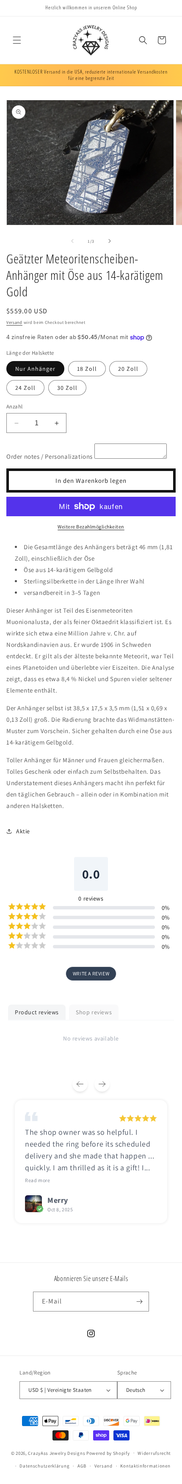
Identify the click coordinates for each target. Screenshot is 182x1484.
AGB (81, 1466)
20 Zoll (128, 368)
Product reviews (37, 1012)
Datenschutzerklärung (44, 1466)
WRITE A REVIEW (91, 973)
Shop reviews (94, 1012)
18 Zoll (87, 368)
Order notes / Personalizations (49, 456)
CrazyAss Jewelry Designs (56, 1453)
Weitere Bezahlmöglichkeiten (91, 526)
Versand (14, 322)
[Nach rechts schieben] (109, 241)
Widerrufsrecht (154, 1453)
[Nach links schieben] (72, 241)
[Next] (102, 1084)
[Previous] (80, 1084)
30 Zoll (67, 388)
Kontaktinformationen (145, 1466)
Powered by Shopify (108, 1453)
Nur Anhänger (35, 368)
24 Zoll (25, 388)
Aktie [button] (23, 831)
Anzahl (14, 406)
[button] (17, 40)
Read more (37, 1180)
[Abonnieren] (139, 1302)
